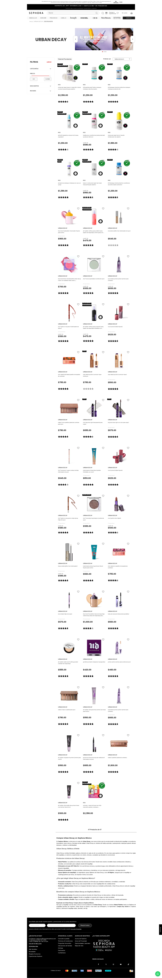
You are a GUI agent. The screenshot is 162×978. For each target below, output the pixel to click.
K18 (59, 84)
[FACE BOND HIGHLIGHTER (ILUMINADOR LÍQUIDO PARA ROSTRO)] (69, 217)
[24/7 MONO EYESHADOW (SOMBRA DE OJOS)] (94, 265)
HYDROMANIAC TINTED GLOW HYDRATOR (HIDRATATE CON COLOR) (92, 471)
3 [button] (105, 51)
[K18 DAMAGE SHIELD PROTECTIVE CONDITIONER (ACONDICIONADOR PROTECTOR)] (119, 169)
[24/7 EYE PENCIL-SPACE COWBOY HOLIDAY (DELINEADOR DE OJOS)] (69, 456)
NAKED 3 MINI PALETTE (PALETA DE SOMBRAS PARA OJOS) (68, 423)
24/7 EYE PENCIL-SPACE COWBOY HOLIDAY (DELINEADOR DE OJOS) (68, 471)
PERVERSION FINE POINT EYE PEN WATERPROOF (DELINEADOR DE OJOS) (94, 758)
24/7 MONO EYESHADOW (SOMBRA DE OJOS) (93, 279)
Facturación (61, 950)
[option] (104, 39)
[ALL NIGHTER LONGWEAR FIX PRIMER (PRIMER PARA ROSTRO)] (69, 744)
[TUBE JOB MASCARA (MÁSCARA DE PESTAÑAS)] (119, 600)
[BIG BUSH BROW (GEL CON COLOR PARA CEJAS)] (119, 408)
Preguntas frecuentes (64, 943)
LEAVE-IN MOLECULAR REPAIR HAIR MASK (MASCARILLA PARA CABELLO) (92, 183)
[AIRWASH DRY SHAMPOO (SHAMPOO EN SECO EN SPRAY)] (69, 169)
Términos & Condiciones (65, 941)
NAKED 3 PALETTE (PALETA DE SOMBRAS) (117, 757)
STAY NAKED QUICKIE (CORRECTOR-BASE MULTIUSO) (92, 375)
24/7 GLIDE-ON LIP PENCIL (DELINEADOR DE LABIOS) (68, 327)
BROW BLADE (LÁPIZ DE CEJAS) (65, 614)
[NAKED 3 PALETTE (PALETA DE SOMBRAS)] (119, 744)
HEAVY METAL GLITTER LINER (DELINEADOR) (68, 566)
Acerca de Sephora (80, 938)
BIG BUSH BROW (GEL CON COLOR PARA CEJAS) (118, 422)
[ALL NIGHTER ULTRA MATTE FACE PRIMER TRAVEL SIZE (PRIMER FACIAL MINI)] (69, 791)
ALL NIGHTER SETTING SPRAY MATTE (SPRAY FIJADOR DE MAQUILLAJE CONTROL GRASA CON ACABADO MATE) (93, 232)
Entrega (60, 948)
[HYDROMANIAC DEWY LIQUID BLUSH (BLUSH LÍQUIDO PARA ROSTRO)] (94, 552)
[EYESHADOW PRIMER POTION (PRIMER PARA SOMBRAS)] (119, 696)
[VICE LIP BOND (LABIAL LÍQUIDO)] (119, 313)
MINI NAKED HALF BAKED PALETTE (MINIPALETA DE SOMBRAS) (69, 375)
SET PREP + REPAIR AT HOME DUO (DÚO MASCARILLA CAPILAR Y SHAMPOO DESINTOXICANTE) (92, 806)
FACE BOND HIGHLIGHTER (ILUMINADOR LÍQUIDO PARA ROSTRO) (69, 231)
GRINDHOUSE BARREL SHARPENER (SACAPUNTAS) (94, 662)
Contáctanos (62, 953)
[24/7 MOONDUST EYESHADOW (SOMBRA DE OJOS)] (94, 504)
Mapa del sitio (79, 946)
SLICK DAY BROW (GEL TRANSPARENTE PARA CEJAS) (92, 423)
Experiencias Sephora (35, 956)
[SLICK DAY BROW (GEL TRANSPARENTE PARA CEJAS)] (94, 408)
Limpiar (49, 62)
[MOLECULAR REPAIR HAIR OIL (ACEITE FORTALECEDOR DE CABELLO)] (119, 121)
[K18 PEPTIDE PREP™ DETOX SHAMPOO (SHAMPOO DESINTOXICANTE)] (94, 73)
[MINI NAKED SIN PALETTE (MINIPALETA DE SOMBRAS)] (119, 552)
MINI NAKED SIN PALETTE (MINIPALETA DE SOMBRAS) (118, 567)
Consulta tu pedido (63, 938)
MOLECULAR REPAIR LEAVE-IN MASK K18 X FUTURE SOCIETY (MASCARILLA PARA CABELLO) (69, 88)
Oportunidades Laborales (82, 943)
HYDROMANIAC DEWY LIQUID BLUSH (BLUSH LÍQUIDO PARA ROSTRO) (93, 567)
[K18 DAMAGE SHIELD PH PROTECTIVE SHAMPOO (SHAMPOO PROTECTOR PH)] (119, 73)
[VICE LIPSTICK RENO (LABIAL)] (119, 504)
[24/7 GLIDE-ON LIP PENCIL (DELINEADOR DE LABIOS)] (69, 313)
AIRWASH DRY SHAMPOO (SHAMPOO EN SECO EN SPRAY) (69, 183)
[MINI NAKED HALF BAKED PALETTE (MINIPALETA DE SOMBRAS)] (69, 360)
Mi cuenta (124, 13)
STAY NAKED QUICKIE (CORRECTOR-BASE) (117, 374)
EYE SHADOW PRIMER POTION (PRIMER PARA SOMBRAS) (118, 279)
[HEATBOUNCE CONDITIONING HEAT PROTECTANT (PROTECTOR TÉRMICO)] (94, 121)
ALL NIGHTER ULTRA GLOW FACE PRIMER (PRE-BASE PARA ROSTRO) (94, 710)
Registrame (85, 925)
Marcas (128, 18)
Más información (115, 2)
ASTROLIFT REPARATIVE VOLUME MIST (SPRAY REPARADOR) (68, 136)
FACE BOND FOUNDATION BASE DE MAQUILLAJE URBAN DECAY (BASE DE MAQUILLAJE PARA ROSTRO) (94, 615)
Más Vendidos (33, 949)
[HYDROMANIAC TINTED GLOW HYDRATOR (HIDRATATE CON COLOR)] (94, 456)
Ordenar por (107, 59)
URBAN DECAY (38, 21)
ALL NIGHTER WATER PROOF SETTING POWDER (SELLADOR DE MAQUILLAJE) (68, 662)
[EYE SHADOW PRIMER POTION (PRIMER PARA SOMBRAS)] (119, 265)
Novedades (32, 951)
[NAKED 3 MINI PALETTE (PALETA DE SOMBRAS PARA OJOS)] (69, 408)
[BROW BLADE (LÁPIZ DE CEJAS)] (69, 600)
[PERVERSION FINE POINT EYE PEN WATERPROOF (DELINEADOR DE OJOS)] (94, 744)
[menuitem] (33, 18)
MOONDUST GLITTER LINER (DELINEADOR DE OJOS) (119, 231)
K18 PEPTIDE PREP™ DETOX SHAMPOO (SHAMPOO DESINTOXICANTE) (92, 88)
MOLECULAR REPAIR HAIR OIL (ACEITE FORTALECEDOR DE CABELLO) (116, 136)
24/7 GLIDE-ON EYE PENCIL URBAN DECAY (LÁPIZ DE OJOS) (68, 519)
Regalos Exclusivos (34, 954)
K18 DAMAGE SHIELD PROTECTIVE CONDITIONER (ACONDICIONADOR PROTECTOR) (119, 183)
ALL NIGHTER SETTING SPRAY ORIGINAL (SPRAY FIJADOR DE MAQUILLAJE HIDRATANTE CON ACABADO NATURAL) (93, 327)
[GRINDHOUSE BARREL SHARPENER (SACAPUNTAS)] (94, 648)
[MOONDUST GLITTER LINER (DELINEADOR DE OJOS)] (119, 217)
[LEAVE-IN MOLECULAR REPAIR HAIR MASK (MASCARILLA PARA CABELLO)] (94, 169)
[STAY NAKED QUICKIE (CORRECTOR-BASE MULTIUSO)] (94, 360)
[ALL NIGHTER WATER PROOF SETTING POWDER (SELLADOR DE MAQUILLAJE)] (69, 648)
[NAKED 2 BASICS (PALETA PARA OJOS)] (69, 696)
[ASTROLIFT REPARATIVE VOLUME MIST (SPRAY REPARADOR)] (69, 121)
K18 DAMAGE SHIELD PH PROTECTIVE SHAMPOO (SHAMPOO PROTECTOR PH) (119, 88)
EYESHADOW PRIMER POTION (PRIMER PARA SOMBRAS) (118, 710)
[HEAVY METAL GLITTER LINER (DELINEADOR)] (69, 552)
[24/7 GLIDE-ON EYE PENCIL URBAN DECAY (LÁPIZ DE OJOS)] (69, 504)
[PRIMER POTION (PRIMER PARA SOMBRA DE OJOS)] (119, 648)
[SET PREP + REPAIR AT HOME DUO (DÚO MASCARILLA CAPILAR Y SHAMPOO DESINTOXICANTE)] (94, 791)
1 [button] (102, 51)
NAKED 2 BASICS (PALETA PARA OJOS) (66, 709)
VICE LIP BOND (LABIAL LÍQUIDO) (115, 326)
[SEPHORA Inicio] (36, 13)
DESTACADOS (48, 21)
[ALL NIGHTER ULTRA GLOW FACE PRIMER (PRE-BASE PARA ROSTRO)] (94, 696)
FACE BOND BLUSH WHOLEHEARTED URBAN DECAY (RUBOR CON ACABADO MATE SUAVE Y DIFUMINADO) (69, 279)
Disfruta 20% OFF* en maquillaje (68, 5)
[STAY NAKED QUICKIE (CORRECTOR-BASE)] (119, 360)
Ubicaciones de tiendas (65, 946)
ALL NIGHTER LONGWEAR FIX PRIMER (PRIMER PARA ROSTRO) (69, 758)
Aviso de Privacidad (81, 941)
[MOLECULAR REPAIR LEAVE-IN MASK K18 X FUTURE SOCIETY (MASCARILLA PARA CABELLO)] (69, 73)
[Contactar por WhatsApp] (157, 973)
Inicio (31, 21)
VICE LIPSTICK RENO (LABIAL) (114, 518)
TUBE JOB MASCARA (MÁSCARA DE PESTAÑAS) (118, 614)
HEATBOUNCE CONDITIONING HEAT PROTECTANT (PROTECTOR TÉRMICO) (94, 136)
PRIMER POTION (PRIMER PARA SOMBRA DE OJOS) (119, 662)
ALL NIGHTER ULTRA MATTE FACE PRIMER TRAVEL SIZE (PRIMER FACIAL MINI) (68, 806)
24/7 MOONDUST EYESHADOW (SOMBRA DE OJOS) (93, 519)
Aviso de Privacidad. (76, 929)
